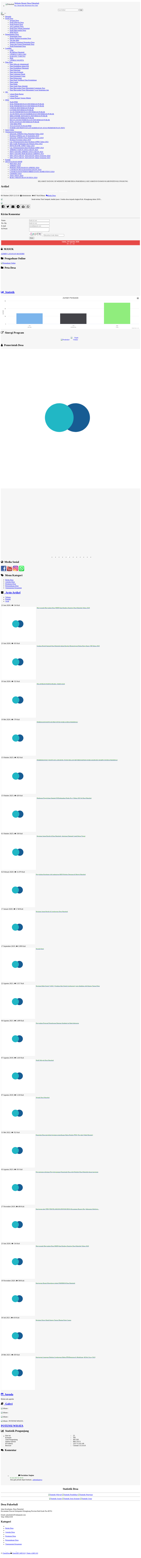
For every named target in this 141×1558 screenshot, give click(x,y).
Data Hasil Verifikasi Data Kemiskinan (23, 80)
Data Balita (14, 84)
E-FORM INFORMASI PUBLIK (22, 110)
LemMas (8, 48)
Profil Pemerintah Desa (18, 46)
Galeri (8, 1403)
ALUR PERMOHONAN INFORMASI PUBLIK (27, 112)
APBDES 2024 (15, 166)
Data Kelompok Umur (17, 76)
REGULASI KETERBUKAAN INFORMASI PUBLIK (30, 120)
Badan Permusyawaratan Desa (20, 38)
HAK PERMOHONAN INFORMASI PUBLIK (27, 104)
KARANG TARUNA (17, 56)
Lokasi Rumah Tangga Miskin (20, 98)
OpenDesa (6, 1553)
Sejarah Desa (14, 20)
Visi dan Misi (14, 40)
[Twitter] (8, 207)
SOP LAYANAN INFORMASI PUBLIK (24, 122)
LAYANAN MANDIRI (15, 254)
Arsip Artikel (12, 592)
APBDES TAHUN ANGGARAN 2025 (24, 150)
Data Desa (9, 62)
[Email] (13, 207)
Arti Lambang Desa (16, 26)
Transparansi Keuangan (13, 132)
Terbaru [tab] (8, 597)
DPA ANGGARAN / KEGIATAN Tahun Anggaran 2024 (30, 156)
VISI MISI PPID (15, 124)
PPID (7, 100)
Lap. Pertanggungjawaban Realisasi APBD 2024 (27, 148)
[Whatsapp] (28, 207)
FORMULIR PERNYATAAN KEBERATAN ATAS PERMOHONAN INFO (37, 128)
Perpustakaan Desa (12, 586)
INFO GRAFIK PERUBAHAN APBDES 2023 (27, 154)
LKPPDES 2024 (15, 173)
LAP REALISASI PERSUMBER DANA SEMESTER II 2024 (32, 172)
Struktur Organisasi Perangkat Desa (22, 42)
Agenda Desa (10, 582)
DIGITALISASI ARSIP (13, 162)
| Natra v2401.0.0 (32, 1553)
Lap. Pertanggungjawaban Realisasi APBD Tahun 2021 (29, 142)
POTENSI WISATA (12, 1425)
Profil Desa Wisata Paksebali (20, 28)
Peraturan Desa (10, 584)
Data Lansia (14, 82)
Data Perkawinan (16, 78)
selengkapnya (37, 1465)
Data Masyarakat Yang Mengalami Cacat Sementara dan (29, 90)
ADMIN (4, 254)
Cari (81, 10)
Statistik (9, 292)
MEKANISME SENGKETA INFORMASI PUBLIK (28, 116)
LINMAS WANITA (17, 60)
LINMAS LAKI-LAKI (18, 54)
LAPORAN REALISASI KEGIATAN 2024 (25, 170)
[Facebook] (3, 207)
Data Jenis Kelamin (16, 72)
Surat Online (9, 130)
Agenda (8, 1394)
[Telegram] (18, 207)
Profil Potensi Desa (16, 24)
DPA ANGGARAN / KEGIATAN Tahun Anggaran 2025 (30, 158)
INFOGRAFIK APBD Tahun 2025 (22, 146)
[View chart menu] (137, 298)
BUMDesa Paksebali (17, 52)
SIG (6, 92)
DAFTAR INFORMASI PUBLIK (22, 118)
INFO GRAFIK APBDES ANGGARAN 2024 (26, 152)
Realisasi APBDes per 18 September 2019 (24, 136)
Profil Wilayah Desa (17, 22)
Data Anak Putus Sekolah (19, 86)
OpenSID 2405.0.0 (18, 1553)
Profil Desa (9, 18)
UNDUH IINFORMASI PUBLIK (22, 108)
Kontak (7, 160)
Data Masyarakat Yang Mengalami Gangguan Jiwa (27, 88)
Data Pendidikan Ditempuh (19, 68)
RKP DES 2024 (15, 164)
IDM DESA (14, 32)
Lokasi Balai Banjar (17, 94)
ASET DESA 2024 (16, 175)
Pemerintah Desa (15, 36)
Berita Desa (52, 195)
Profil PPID (14, 102)
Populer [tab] (8, 599)
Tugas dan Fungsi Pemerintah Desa (22, 44)
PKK (11, 58)
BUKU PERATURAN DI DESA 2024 (23, 177)
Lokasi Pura (14, 96)
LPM (11, 50)
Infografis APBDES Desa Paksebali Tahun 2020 (27, 134)
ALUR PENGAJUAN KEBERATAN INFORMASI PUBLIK (32, 114)
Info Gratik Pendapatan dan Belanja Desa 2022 (26, 144)
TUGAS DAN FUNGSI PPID (20, 126)
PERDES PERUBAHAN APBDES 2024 (24, 168)
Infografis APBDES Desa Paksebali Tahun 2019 (27, 138)
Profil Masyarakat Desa (18, 30)
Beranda (8, 16)
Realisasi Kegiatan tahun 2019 (20, 140)
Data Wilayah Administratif (19, 64)
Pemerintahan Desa (12, 34)
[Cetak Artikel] (23, 207)
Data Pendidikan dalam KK (19, 66)
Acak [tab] (7, 601)
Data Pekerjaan (15, 70)
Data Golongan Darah (17, 74)
